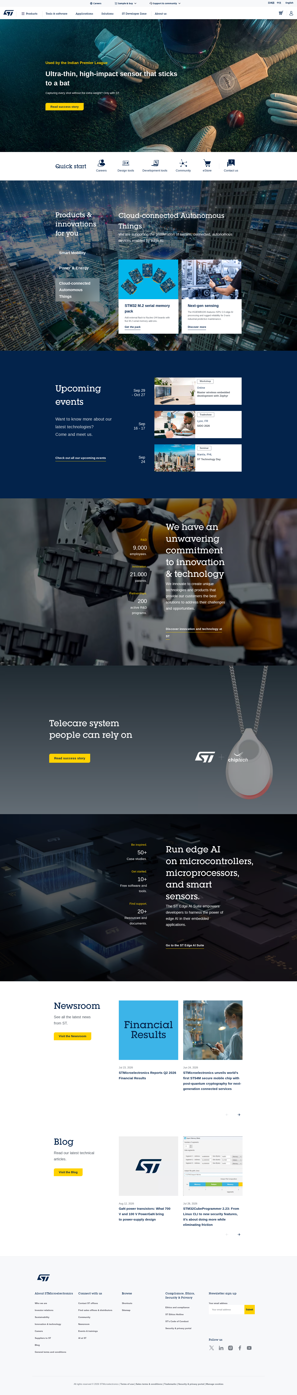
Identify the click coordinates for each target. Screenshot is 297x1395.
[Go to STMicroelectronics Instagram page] (230, 1349)
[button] (239, 1114)
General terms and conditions (50, 1352)
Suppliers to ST (43, 1338)
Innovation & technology (48, 1324)
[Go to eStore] (281, 12)
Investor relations (44, 1310)
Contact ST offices (88, 1303)
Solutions (107, 13)
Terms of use (127, 1384)
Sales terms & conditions (149, 1384)
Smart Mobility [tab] (72, 253)
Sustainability (42, 1317)
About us (161, 13)
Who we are (41, 1303)
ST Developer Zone (134, 13)
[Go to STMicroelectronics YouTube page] (249, 1349)
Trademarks (170, 1384)
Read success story (69, 758)
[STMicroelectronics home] (8, 13)
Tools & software (56, 13)
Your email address (218, 1303)
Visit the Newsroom (72, 1036)
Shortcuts (127, 1303)
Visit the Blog (68, 1172)
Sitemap (126, 1310)
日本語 (271, 2)
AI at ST (82, 1338)
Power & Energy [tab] (74, 268)
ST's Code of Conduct (177, 1321)
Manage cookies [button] (214, 1384)
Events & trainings (88, 1331)
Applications (84, 13)
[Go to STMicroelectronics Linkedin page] (221, 1349)
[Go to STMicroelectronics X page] (212, 1349)
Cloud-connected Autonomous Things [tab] (74, 290)
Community (84, 1317)
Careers (39, 1331)
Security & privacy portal (178, 1328)
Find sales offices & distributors (95, 1310)
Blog (37, 1345)
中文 (279, 2)
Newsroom (83, 1324)
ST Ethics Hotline (174, 1314)
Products (31, 13)
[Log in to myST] (291, 12)
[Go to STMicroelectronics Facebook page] (239, 1349)
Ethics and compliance (177, 1307)
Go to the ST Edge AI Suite (185, 945)
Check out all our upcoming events (80, 458)
